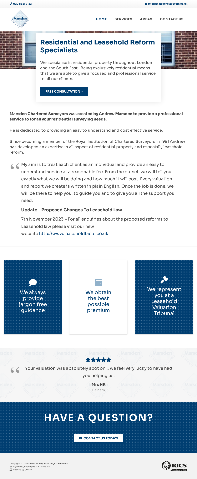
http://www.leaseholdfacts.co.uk (73, 233)
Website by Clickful (22, 469)
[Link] (20, 19)
